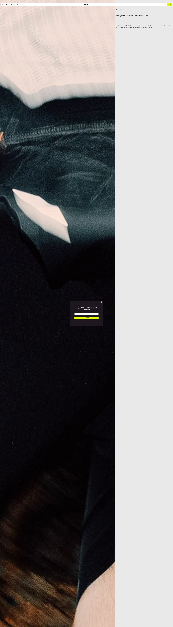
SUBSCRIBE (86, 317)
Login (165, 4)
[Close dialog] (101, 302)
